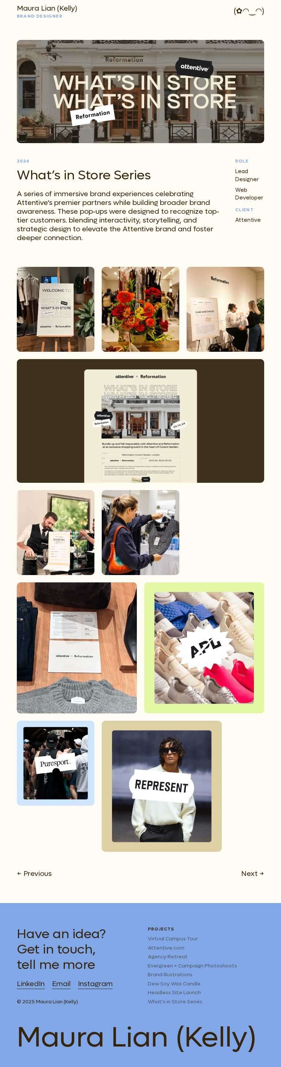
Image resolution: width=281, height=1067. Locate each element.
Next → (252, 873)
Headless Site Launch (174, 992)
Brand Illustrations (170, 974)
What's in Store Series (175, 1001)
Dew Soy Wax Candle (174, 983)
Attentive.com (166, 947)
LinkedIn (31, 983)
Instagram (95, 983)
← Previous (34, 873)
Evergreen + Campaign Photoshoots (192, 965)
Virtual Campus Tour (173, 938)
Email (61, 983)
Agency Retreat (168, 956)
